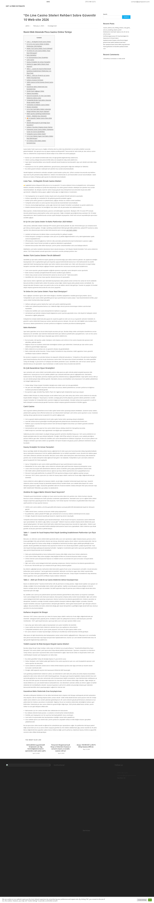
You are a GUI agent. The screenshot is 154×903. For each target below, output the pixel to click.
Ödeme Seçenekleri (32, 93)
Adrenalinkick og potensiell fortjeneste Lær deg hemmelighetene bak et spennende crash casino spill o (35, 748)
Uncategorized (52, 26)
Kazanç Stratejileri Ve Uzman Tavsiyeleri (38, 62)
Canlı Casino (30, 60)
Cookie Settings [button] (142, 900)
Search (105, 14)
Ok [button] (150, 900)
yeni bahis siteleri (71, 230)
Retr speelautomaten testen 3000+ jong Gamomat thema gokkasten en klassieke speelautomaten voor (116, 46)
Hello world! (122, 58)
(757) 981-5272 (90, 2)
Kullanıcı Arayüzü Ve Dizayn (35, 80)
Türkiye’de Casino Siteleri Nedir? (36, 134)
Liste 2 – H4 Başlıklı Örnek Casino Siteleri (39, 42)
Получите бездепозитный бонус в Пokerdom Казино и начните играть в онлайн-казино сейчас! (61, 748)
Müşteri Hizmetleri (32, 107)
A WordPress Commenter (110, 58)
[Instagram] (9, 1)
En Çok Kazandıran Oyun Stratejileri (37, 57)
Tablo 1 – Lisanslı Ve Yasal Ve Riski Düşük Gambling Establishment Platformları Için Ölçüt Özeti (39, 71)
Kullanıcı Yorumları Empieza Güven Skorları (40, 127)
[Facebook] (5, 1)
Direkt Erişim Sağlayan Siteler (35, 91)
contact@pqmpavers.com (140, 2)
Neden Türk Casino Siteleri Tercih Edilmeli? (39, 48)
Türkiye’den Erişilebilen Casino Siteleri (38, 105)
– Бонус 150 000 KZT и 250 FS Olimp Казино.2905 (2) (86, 746)
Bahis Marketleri (31, 55)
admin (27, 26)
